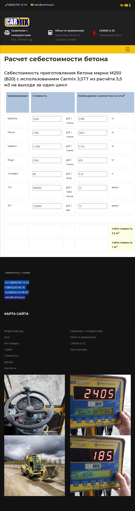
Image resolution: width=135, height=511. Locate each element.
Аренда (8, 362)
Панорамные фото (110, 35)
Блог (7, 337)
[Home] (17, 21)
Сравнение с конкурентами (86, 331)
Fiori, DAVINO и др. (22, 39)
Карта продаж (78, 349)
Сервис (8, 349)
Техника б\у (11, 355)
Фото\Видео (11, 343)
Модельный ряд (13, 331)
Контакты (10, 368)
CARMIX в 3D (107, 30)
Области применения (69, 30)
